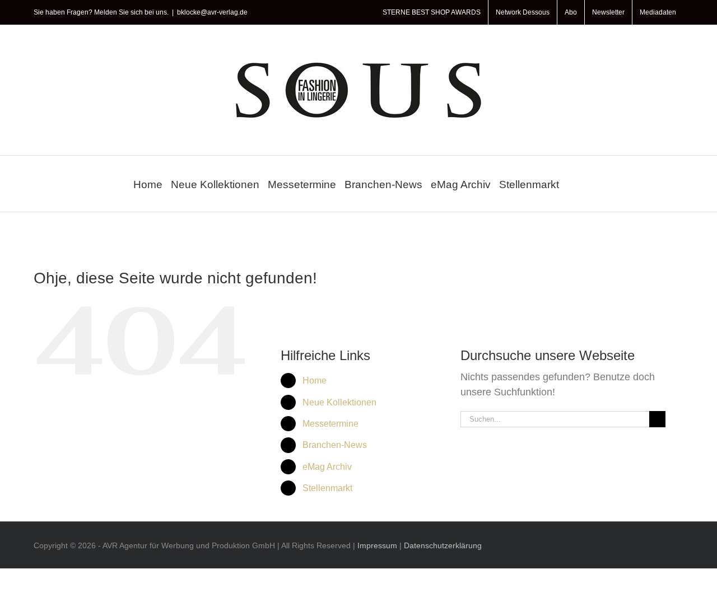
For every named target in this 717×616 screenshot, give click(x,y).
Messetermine (330, 423)
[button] (571, 184)
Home (314, 380)
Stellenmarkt (327, 488)
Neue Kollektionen (339, 402)
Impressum (377, 545)
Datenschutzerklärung (443, 545)
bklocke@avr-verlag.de (212, 12)
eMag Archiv (327, 467)
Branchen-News (334, 445)
